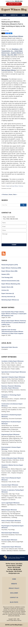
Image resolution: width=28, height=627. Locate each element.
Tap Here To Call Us (14, 4)
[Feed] (3, 254)
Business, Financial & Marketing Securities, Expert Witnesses (11, 387)
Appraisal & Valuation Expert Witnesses (13, 377)
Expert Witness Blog (14, 9)
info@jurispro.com (14, 573)
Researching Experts (9, 264)
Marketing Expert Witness (10, 300)
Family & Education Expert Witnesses (12, 458)
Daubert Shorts (7, 287)
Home (4, 15)
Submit (14, 244)
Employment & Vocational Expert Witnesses (11, 422)
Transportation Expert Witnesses (11, 547)
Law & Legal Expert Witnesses (10, 503)
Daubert (8, 186)
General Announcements (10, 280)
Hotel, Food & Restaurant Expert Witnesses (11, 479)
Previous (4, 194)
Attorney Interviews (8, 296)
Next (15, 194)
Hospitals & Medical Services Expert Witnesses (12, 466)
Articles (5, 290)
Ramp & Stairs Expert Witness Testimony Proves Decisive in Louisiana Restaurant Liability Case (13, 322)
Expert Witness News (9, 271)
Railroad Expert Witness (16, 36)
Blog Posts (14, 602)
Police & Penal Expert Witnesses (11, 520)
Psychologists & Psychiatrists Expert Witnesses (12, 526)
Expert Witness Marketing (10, 284)
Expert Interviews (7, 293)
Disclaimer (14, 593)
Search (23, 205)
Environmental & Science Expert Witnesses (11, 448)
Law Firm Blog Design (13, 624)
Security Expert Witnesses (9, 540)
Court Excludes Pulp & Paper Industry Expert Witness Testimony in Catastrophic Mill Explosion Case (14, 313)
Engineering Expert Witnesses (10, 434)
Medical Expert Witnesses (9, 510)
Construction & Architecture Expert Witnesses (11, 405)
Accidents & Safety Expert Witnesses (12, 361)
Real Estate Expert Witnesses (10, 532)
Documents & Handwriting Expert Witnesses (11, 415)
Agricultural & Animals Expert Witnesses (13, 372)
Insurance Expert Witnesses (9, 485)
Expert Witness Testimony (17, 186)
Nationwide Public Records (9, 347)
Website (14, 583)
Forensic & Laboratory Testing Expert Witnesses (12, 491)
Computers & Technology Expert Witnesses (11, 396)
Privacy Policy (14, 588)
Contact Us (14, 15)
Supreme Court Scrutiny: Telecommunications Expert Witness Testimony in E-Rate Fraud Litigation (12, 331)
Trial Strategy (7, 277)
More (23, 15)
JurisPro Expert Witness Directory (14, 620)
